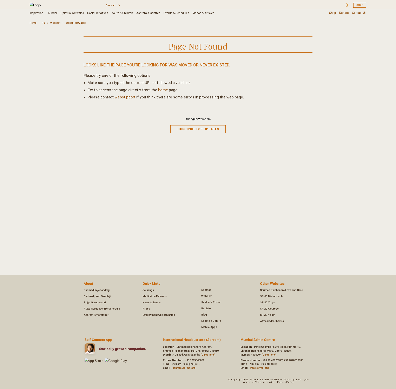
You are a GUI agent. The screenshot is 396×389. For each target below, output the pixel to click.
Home (33, 22)
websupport (125, 97)
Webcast (55, 22)
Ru (43, 22)
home (163, 90)
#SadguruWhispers (198, 119)
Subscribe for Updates (198, 129)
